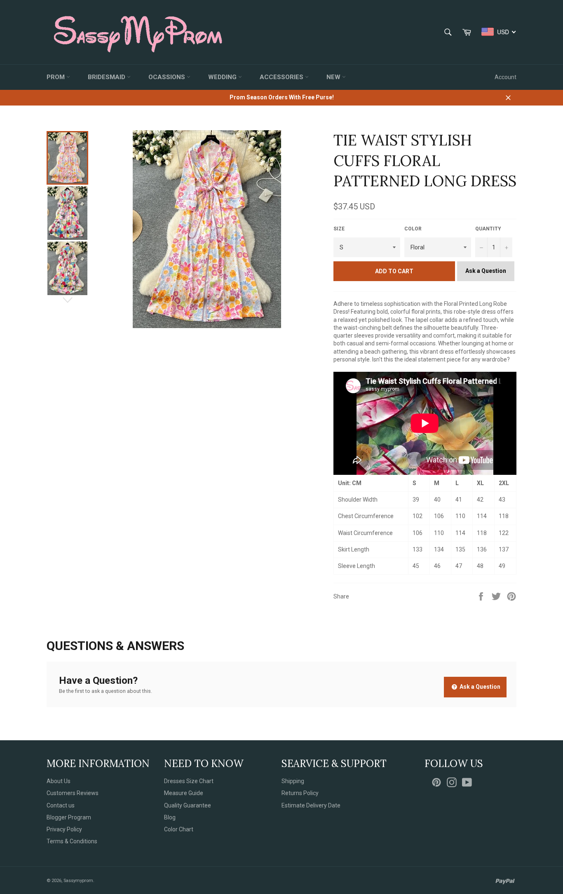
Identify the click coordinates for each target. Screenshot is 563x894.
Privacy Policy (64, 829)
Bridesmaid (107, 77)
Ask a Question (485, 270)
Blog (170, 817)
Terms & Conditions (72, 841)
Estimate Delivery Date (311, 805)
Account (505, 77)
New (334, 77)
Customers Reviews (73, 793)
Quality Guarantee (187, 805)
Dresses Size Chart (188, 781)
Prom (56, 77)
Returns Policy (300, 793)
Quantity (488, 229)
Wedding (223, 77)
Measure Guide (183, 793)
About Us (58, 781)
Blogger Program (69, 817)
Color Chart (178, 829)
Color (413, 229)
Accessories (282, 77)
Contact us (61, 805)
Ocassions (167, 77)
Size (339, 229)
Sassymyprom (78, 880)
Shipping (293, 781)
